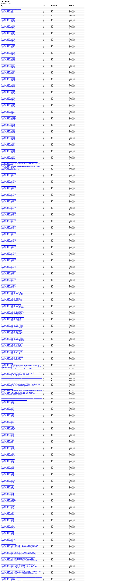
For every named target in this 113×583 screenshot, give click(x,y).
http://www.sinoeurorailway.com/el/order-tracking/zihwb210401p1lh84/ (12, 293)
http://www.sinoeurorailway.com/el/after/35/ (7, 479)
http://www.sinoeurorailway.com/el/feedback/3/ (8, 193)
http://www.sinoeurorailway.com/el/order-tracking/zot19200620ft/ (11, 333)
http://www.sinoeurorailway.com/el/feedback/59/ (8, 279)
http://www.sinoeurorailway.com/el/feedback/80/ (8, 235)
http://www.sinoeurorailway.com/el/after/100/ (8, 480)
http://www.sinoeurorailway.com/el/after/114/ (8, 505)
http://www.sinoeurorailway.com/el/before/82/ (8, 32)
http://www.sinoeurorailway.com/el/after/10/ (7, 460)
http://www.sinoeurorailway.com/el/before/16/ (8, 131)
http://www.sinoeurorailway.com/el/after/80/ (7, 473)
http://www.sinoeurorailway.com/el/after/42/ (7, 404)
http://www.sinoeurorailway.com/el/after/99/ (7, 512)
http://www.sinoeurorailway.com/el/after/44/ (7, 506)
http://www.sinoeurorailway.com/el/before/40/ (8, 21)
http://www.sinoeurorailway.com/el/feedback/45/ (8, 181)
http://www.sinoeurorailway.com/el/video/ (7, 165)
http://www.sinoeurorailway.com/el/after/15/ (7, 401)
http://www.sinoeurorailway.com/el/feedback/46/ (8, 209)
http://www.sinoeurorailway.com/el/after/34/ (7, 532)
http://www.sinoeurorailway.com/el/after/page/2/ (8, 500)
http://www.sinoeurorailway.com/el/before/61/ (8, 47)
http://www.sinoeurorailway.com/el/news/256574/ (8, 364)
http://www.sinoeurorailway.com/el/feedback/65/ (8, 249)
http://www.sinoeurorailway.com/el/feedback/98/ (8, 215)
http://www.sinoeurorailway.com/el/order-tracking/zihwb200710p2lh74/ (12, 301)
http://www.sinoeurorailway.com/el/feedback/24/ (8, 214)
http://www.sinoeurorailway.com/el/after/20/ (7, 456)
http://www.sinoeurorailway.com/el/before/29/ (8, 106)
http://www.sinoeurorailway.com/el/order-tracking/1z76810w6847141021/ (12, 312)
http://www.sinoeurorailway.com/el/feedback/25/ (8, 182)
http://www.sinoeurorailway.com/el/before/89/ (8, 45)
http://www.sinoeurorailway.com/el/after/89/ (7, 429)
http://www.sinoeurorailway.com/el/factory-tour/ (8, 578)
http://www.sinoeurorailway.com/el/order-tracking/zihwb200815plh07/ (11, 351)
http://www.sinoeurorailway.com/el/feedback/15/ (8, 170)
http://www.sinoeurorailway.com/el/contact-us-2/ (8, 544)
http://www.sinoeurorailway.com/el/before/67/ (8, 53)
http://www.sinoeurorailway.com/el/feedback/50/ (8, 206)
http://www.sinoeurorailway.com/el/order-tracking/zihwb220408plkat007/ (12, 350)
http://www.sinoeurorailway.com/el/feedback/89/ (8, 199)
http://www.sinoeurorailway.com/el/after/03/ (7, 453)
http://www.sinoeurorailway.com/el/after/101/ (8, 428)
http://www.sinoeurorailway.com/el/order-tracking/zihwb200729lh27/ (11, 327)
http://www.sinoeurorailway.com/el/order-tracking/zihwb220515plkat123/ (12, 332)
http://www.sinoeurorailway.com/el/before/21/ (8, 136)
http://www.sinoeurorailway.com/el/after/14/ (7, 423)
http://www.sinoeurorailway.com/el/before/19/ (8, 125)
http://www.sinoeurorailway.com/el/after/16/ (7, 513)
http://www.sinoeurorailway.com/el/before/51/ (8, 72)
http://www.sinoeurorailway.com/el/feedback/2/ (8, 260)
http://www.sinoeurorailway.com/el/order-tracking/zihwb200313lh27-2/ (12, 347)
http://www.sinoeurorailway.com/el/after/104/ (8, 527)
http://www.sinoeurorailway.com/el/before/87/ (8, 13)
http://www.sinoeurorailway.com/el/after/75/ (7, 443)
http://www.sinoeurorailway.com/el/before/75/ (8, 59)
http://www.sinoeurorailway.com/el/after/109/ (8, 449)
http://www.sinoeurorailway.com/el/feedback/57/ (8, 233)
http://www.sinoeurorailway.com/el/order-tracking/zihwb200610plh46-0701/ (12, 339)
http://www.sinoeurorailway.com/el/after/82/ (7, 416)
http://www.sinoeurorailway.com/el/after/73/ (7, 486)
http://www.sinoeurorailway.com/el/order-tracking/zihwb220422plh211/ (12, 346)
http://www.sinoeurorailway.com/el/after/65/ (7, 492)
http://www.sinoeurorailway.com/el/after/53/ (7, 442)
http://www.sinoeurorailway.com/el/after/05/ (7, 436)
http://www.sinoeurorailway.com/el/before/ (7, 133)
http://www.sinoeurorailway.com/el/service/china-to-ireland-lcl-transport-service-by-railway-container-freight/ (18, 561)
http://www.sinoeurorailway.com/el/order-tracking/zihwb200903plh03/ (11, 299)
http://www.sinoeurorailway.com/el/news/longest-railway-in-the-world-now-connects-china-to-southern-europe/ (18, 383)
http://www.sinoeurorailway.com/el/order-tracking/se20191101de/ (11, 319)
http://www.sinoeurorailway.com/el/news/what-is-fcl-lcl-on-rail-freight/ (11, 394)
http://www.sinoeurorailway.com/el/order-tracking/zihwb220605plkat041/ (12, 353)
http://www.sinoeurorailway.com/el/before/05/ (8, 52)
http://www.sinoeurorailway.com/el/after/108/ (8, 539)
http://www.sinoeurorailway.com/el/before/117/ (8, 64)
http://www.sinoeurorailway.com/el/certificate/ (8, 168)
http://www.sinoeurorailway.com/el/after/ (7, 515)
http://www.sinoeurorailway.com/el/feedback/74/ (8, 242)
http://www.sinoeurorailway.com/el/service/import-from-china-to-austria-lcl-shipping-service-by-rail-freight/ (17, 558)
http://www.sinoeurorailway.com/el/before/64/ (8, 28)
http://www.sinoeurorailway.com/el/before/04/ (8, 103)
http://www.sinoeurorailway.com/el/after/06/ (7, 526)
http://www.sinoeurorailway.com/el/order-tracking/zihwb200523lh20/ (11, 300)
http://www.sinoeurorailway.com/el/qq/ (7, 541)
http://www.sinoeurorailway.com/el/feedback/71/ (8, 280)
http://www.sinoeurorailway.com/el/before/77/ (8, 92)
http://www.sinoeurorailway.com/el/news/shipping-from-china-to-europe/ (12, 375)
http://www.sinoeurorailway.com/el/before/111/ (8, 105)
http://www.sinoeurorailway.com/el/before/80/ (8, 90)
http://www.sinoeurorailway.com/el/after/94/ (7, 433)
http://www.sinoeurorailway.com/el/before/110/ (8, 57)
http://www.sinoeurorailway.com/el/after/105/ (8, 420)
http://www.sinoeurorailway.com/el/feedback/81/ (8, 202)
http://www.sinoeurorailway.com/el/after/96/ (7, 528)
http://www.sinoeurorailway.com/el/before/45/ (8, 26)
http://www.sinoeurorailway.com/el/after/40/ (7, 407)
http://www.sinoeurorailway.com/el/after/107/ (8, 466)
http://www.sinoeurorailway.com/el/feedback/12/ (8, 232)
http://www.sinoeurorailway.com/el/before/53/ (8, 58)
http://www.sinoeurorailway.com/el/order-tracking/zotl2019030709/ (11, 337)
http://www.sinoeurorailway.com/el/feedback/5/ (8, 272)
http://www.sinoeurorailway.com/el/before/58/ (8, 25)
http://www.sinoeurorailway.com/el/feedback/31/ (8, 253)
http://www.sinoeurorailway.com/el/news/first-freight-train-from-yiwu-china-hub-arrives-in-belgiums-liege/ (17, 373)
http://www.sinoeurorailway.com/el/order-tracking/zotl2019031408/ (11, 352)
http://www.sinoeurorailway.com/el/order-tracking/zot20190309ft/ (11, 308)
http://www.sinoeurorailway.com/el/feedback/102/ (8, 266)
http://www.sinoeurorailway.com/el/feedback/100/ (8, 240)
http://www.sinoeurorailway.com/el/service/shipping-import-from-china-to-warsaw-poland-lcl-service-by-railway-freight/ (19, 546)
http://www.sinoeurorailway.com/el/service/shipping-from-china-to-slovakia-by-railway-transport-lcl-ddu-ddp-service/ (19, 548)
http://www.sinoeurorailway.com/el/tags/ (7, 10)
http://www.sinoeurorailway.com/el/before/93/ (8, 84)
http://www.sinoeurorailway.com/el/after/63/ (7, 461)
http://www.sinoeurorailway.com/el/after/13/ (7, 421)
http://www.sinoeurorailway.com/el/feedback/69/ (8, 189)
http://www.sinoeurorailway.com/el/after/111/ (7, 487)
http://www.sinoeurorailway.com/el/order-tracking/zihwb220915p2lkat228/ (12, 307)
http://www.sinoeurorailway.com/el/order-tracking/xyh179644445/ (11, 318)
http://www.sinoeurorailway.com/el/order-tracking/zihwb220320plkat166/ (12, 338)
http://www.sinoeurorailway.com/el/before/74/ (8, 100)
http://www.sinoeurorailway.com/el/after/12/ (7, 469)
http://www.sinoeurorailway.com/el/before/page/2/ (8, 118)
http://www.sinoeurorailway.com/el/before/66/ (8, 156)
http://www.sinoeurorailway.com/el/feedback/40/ (8, 176)
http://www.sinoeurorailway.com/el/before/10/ (8, 77)
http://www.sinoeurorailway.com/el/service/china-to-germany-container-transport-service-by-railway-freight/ (18, 564)
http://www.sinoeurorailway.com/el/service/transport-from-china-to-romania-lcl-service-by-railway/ (16, 547)
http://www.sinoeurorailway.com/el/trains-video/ (8, 291)
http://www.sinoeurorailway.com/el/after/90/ (7, 403)
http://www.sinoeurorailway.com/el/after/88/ (7, 520)
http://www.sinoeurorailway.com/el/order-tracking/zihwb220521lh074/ (11, 321)
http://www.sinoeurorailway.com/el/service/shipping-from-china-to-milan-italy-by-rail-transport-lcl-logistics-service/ (19, 560)
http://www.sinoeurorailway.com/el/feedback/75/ (8, 208)
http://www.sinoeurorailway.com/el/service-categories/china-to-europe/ (12, 580)
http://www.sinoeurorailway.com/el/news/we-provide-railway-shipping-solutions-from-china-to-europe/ (17, 392)
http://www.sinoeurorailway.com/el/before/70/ (8, 22)
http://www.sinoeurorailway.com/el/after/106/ (8, 502)
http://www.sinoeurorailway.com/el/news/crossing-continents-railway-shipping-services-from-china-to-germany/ (18, 369)
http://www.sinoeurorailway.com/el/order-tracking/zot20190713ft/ (11, 292)
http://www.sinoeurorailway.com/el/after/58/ (7, 409)
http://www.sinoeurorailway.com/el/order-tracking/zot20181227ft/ (11, 324)
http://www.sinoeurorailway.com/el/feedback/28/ (8, 254)
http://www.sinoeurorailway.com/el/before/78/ (8, 158)
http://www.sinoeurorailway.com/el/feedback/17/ (8, 259)
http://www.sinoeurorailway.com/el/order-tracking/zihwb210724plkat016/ (12, 306)
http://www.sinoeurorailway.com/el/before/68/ (8, 126)
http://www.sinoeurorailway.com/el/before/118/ (8, 40)
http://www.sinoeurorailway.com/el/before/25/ (8, 27)
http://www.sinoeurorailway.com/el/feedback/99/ (8, 267)
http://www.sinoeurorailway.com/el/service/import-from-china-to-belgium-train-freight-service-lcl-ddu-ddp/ (17, 567)
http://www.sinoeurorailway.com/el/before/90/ (8, 18)
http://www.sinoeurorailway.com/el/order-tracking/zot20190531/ (11, 320)
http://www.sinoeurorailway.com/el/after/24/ (7, 450)
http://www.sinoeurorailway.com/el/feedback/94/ (8, 201)
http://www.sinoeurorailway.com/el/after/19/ (7, 507)
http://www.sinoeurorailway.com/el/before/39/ (8, 54)
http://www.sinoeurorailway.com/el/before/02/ (8, 132)
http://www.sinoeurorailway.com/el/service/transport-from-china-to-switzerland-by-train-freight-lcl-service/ (17, 565)
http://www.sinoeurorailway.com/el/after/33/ (7, 463)
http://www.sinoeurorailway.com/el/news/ (7, 389)
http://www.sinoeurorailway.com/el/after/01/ (7, 495)
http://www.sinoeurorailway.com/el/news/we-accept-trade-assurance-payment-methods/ (15, 374)
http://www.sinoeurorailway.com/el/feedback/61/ (8, 200)
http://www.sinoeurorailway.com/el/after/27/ (7, 489)
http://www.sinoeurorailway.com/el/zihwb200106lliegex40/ (10, 169)
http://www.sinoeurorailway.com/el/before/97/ (8, 81)
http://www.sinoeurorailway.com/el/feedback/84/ (8, 258)
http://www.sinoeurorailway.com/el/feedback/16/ (8, 268)
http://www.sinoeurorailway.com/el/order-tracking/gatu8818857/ (11, 298)
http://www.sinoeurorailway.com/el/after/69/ (7, 422)
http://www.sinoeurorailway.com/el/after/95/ (7, 481)
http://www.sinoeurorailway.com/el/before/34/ (8, 151)
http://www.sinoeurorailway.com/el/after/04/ (7, 485)
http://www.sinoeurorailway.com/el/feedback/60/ (8, 248)
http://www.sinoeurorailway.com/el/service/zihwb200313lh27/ (10, 551)
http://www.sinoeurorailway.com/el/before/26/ (8, 112)
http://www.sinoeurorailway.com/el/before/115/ (8, 73)
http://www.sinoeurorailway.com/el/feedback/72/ (8, 222)
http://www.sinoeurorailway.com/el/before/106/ (8, 120)
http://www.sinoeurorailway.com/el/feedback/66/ (8, 287)
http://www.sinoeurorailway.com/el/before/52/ (8, 51)
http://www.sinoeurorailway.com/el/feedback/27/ (8, 247)
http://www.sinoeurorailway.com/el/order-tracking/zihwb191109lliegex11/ (12, 357)
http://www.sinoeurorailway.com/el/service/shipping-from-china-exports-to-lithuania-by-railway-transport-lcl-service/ (19, 566)
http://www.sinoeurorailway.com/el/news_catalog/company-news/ (11, 9)
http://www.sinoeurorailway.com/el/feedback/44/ (8, 261)
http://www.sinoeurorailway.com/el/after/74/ (7, 482)
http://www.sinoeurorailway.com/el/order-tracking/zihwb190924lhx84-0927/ (12, 340)
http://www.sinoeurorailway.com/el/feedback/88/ (8, 275)
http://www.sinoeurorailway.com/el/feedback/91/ (8, 187)
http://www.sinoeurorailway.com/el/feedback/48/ (8, 195)
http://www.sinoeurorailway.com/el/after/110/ (8, 441)
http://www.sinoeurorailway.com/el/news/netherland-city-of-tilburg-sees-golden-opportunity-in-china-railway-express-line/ (20, 365)
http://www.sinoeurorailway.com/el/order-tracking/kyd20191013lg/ (11, 345)
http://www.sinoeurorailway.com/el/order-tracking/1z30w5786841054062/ (12, 317)
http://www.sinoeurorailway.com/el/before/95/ (8, 99)
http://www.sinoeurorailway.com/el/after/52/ (7, 435)
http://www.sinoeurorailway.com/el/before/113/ (8, 46)
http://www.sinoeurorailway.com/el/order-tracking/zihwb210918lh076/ (11, 330)
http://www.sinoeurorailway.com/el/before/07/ (8, 94)
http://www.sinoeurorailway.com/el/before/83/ (8, 91)
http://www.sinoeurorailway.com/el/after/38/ (7, 447)
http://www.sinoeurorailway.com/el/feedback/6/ (8, 285)
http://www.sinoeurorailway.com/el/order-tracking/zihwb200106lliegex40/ (12, 313)
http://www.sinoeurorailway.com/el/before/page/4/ (8, 117)
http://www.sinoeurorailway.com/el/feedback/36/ (8, 265)
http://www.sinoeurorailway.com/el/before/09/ (8, 31)
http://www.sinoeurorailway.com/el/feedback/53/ (8, 207)
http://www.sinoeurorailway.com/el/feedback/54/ (8, 271)
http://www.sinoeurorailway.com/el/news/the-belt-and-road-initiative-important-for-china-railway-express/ (17, 385)
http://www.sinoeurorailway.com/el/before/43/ (8, 150)
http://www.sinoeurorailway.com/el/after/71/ (7, 525)
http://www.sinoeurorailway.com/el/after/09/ (7, 415)
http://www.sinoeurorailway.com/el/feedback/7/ (8, 227)
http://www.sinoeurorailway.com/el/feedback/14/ (8, 190)
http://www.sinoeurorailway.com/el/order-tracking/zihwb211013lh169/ (11, 359)
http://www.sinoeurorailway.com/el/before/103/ (8, 93)
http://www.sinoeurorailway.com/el (6, 6)
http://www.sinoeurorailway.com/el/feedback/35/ (8, 239)
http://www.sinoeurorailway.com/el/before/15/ (8, 12)
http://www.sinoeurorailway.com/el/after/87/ (7, 402)
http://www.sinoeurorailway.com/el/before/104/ (8, 146)
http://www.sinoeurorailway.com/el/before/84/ (8, 119)
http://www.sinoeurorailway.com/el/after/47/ (7, 493)
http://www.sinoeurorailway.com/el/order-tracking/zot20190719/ (11, 305)
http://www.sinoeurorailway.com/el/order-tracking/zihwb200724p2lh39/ (12, 294)
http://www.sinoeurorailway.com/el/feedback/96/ (8, 281)
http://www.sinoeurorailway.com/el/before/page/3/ (8, 116)
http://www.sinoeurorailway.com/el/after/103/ (8, 476)
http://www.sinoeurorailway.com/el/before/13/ (8, 35)
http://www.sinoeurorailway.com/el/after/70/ (7, 408)
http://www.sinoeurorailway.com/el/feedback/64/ (8, 183)
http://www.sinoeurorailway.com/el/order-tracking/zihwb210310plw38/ (11, 331)
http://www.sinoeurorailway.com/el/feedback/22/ (8, 234)
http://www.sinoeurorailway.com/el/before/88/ (8, 139)
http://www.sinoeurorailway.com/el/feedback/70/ (8, 177)
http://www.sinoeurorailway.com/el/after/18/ (7, 414)
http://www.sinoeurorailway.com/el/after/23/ (7, 521)
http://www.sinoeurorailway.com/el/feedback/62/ (8, 278)
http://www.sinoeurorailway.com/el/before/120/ (8, 138)
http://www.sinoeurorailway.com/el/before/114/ (8, 123)
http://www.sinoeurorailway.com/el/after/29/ (7, 488)
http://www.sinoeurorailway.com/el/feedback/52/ (8, 203)
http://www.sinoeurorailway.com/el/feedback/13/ (8, 188)
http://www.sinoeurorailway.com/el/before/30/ (8, 85)
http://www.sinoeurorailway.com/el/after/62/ (7, 522)
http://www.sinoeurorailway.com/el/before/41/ (8, 65)
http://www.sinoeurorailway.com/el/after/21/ (7, 518)
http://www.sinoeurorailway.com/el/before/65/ (8, 110)
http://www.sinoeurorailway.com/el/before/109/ (8, 66)
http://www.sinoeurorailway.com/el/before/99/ (8, 130)
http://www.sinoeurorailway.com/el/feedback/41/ (8, 213)
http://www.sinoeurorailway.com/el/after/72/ (7, 462)
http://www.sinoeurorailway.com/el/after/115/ (8, 455)
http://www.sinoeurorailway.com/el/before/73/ (8, 104)
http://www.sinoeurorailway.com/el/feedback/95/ (8, 241)
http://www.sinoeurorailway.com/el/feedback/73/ (8, 245)
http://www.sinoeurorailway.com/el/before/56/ (8, 20)
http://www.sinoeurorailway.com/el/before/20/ (8, 74)
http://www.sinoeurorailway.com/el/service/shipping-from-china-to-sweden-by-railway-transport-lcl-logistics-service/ (19, 573)
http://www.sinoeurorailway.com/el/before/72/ (8, 79)
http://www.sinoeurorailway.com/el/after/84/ (7, 501)
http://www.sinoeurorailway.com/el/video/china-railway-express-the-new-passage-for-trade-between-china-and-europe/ (19, 162)
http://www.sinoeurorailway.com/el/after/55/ (7, 533)
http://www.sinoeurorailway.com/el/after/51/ (7, 454)
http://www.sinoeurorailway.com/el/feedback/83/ (8, 236)
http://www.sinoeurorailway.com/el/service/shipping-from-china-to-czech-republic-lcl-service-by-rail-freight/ (17, 552)
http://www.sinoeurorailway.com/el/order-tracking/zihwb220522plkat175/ (12, 325)
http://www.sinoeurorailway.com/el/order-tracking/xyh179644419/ (11, 358)
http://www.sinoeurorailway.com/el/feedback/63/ (8, 221)
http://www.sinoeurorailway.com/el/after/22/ (7, 472)
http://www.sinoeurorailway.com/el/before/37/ (8, 61)
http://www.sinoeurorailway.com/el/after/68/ (7, 508)
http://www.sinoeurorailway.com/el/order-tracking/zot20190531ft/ (11, 360)
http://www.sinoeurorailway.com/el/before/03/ (8, 71)
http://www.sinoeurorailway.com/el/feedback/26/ (8, 252)
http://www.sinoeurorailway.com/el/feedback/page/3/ (9, 255)
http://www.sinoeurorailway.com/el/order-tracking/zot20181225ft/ (11, 334)
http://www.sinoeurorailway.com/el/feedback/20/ (8, 219)
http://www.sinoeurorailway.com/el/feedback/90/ (8, 173)
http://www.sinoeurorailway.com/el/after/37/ (7, 446)
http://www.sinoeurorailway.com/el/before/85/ (8, 137)
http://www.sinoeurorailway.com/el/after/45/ (7, 410)
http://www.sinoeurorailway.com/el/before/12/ (8, 86)
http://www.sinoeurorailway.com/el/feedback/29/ (8, 246)
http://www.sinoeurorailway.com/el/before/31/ (8, 113)
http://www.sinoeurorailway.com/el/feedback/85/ (8, 274)
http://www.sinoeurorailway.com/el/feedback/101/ (8, 196)
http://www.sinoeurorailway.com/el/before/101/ (8, 44)
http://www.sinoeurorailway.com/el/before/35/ (8, 97)
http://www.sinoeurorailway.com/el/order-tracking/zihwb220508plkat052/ (12, 311)
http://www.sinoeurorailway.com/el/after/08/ (7, 534)
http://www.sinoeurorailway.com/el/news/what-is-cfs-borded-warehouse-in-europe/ (14, 400)
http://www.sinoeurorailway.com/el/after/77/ (7, 475)
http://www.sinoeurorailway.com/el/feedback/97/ (8, 226)
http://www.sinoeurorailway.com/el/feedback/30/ (8, 229)
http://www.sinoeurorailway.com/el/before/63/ (8, 78)
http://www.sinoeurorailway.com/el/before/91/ (8, 33)
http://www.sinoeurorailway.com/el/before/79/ (8, 39)
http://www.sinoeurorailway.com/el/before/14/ (8, 38)
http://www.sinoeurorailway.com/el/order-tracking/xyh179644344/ (11, 304)
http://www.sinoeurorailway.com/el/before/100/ (8, 98)
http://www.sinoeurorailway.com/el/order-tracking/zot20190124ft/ (11, 314)
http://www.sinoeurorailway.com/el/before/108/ (8, 159)
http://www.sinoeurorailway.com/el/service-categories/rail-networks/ (11, 581)
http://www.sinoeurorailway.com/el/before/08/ (8, 153)
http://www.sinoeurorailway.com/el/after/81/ (7, 434)
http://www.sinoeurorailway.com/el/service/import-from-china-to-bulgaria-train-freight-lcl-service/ (16, 572)
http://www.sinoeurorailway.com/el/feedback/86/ (8, 194)
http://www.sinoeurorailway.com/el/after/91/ (7, 417)
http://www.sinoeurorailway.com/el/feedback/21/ (8, 273)
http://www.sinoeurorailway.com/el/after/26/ (7, 494)
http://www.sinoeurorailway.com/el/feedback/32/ (8, 288)
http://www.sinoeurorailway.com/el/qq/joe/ (7, 540)
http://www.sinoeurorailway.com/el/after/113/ (8, 430)
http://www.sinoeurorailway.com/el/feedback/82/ (8, 186)
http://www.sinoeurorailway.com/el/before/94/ (8, 48)
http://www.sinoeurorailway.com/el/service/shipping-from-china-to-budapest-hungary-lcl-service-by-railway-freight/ (19, 554)
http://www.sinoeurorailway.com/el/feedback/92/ (8, 216)
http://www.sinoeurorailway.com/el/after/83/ (7, 474)
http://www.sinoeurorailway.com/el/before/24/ (8, 67)
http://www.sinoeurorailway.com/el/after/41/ (7, 448)
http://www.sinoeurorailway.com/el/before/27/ (8, 107)
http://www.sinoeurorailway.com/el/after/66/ (7, 535)
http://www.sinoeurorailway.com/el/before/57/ (8, 87)
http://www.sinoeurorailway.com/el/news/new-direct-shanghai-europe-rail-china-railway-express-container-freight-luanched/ (20, 395)
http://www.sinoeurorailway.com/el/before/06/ (8, 145)
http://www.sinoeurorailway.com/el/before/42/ (8, 19)
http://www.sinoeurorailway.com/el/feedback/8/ (8, 180)
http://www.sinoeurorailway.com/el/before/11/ (8, 149)
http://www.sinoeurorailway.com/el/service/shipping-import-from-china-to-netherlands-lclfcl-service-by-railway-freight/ (19, 545)
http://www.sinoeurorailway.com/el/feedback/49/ (8, 220)
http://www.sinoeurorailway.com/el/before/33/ (8, 80)
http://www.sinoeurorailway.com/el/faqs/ (7, 11)
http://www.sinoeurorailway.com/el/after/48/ (7, 427)
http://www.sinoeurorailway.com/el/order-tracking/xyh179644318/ (11, 344)
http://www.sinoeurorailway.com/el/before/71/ (8, 144)
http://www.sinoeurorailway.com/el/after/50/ (7, 440)
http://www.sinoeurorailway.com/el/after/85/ (7, 519)
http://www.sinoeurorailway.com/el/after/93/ (7, 467)
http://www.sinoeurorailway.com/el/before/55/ (8, 152)
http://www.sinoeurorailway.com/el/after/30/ (7, 468)
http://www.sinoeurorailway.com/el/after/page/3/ (8, 499)
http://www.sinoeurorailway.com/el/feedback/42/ (8, 174)
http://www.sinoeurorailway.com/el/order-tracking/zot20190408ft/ (11, 295)
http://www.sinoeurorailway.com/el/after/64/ (7, 413)
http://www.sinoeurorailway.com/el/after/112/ (8, 459)
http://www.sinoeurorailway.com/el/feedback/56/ (8, 175)
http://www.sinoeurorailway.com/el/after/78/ (7, 538)
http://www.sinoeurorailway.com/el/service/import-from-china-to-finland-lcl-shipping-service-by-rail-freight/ (17, 559)
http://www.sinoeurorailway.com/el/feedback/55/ (8, 286)
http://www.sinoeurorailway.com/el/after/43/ (7, 531)
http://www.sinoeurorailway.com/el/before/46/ (8, 60)
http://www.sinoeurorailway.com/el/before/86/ (8, 41)
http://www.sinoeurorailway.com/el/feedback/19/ (8, 262)
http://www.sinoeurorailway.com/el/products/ (8, 579)
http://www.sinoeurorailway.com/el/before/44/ (8, 124)
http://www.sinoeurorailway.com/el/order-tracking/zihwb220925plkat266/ (12, 326)
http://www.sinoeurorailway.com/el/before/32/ (8, 157)
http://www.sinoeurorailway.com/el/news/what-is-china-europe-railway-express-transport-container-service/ (18, 393)
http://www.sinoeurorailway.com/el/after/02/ (7, 514)
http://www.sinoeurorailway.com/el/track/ (7, 363)
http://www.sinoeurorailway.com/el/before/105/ (8, 34)
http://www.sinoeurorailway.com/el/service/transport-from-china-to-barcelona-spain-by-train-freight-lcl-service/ (18, 553)
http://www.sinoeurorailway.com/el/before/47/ (8, 111)
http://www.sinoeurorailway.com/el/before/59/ (8, 143)
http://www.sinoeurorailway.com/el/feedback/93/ (8, 228)
